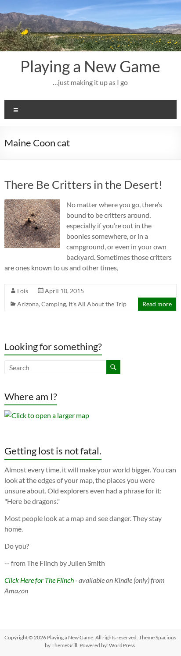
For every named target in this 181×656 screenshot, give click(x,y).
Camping (53, 304)
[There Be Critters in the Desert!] (31, 203)
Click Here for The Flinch (39, 580)
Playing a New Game (90, 66)
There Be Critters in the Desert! (83, 184)
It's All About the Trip (98, 304)
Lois (22, 290)
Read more (157, 304)
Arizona (28, 304)
